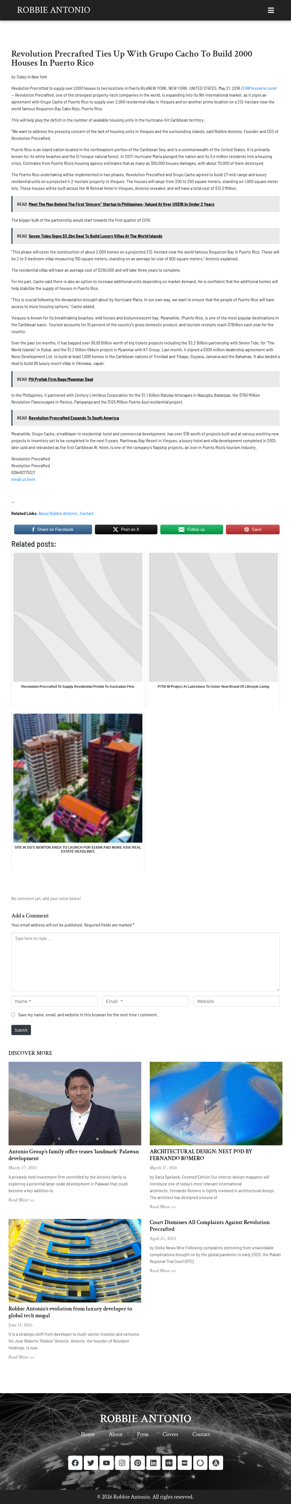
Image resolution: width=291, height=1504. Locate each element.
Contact (86, 513)
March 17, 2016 (163, 1168)
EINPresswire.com (259, 88)
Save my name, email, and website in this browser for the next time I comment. (88, 1014)
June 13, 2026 (21, 1325)
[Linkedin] (153, 1463)
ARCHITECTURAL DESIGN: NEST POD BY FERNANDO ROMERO (201, 1155)
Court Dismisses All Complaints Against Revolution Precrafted (210, 1226)
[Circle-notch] (200, 1463)
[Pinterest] (138, 1463)
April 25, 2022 (163, 1239)
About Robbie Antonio (57, 513)
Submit (21, 1030)
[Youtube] (106, 1463)
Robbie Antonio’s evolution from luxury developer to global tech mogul (70, 1312)
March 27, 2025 (23, 1168)
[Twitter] (91, 1463)
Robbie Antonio (53, 10)
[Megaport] (216, 1463)
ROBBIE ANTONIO (145, 1418)
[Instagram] (122, 1463)
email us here (23, 479)
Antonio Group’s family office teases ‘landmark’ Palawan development (74, 1155)
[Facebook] (75, 1463)
